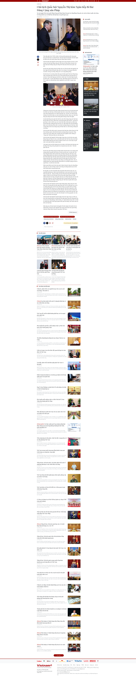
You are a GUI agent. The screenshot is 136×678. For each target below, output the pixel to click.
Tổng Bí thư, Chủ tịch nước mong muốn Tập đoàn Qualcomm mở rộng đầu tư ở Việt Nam (50, 561)
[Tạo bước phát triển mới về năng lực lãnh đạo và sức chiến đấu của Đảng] (74, 304)
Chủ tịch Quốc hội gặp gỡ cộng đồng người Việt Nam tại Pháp (58, 272)
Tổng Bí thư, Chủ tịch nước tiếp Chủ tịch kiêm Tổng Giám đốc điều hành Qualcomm (50, 537)
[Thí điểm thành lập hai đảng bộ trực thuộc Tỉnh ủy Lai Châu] (74, 341)
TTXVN (82, 664)
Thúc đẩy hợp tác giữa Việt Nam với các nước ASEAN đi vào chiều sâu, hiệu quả (51, 412)
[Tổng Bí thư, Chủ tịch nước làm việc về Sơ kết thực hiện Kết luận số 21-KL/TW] (74, 527)
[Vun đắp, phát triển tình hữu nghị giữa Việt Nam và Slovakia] (74, 366)
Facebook (38, 57)
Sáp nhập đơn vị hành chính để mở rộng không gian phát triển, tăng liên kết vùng (91, 22)
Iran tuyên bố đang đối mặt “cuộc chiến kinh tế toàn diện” (88, 135)
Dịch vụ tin (87, 664)
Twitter (38, 59)
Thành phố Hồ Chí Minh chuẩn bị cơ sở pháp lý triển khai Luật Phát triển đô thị (52, 609)
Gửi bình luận (73, 227)
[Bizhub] (48, 661)
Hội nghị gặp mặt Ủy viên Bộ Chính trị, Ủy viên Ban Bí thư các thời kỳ (91, 34)
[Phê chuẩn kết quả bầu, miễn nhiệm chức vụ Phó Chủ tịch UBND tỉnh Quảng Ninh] (74, 329)
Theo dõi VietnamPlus (68, 223)
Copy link (38, 65)
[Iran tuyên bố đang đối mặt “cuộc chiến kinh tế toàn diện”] (95, 136)
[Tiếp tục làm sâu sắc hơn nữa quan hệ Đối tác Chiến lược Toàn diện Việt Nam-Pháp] (74, 515)
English (79, 0)
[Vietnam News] (78, 661)
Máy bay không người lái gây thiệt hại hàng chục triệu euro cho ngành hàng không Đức (87, 125)
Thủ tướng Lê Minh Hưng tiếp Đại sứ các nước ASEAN (51, 645)
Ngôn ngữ (78, 664)
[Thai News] (56, 661)
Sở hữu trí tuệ (59, 664)
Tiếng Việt (75, 0)
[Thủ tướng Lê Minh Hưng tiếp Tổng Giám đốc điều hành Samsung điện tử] (74, 624)
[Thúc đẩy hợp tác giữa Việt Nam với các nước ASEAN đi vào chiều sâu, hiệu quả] (74, 415)
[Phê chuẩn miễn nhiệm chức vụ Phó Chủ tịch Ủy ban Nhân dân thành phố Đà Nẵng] (74, 403)
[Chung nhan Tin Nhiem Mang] (93, 667)
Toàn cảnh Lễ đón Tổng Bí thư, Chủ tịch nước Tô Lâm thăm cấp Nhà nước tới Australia (90, 47)
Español (85, 0)
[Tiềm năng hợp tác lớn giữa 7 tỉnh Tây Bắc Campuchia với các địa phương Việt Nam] (74, 441)
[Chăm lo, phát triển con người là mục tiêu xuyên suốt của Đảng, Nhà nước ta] (74, 292)
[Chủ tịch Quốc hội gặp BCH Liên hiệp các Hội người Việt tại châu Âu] (73, 239)
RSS (71, 664)
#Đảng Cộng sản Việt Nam (48, 219)
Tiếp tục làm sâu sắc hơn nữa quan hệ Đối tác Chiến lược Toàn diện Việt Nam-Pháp (51, 512)
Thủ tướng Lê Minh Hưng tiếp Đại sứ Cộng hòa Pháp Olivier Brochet (51, 633)
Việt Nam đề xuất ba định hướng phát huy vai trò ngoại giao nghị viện (51, 314)
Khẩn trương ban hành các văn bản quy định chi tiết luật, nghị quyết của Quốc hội (51, 375)
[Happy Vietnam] (62, 661)
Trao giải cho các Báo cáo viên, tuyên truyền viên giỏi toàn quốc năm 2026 (51, 573)
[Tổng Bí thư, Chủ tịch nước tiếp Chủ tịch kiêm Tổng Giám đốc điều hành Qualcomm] (74, 539)
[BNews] (44, 661)
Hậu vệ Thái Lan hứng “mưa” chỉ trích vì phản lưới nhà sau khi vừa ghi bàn (88, 144)
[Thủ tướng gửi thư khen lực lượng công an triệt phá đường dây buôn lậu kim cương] (74, 600)
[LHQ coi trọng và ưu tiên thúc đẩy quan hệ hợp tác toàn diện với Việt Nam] (74, 353)
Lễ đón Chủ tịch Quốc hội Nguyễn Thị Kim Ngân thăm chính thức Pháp (44, 247)
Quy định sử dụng (66, 664)
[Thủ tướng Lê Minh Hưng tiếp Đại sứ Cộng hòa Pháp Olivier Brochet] (74, 636)
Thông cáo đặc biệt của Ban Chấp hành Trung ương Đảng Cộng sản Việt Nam (90, 28)
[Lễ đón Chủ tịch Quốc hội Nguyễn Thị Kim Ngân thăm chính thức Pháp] (44, 239)
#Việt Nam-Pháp (68, 219)
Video (87, 79)
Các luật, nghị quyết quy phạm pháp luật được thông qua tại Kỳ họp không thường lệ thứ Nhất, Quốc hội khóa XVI (51, 425)
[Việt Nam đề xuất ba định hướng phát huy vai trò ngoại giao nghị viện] (74, 317)
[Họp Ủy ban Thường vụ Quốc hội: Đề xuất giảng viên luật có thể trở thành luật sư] (74, 390)
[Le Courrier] (86, 661)
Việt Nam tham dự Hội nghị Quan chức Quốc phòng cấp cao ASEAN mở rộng (51, 475)
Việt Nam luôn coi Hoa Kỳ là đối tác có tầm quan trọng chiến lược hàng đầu (51, 488)
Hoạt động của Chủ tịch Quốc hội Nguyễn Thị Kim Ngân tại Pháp (58, 247)
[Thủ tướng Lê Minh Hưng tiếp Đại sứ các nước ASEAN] (74, 648)
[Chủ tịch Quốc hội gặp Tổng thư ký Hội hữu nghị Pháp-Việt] (44, 264)
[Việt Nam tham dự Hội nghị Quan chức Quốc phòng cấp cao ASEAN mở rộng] (74, 478)
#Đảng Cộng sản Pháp (59, 219)
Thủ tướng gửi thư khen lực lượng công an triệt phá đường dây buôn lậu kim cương (50, 597)
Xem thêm (59, 655)
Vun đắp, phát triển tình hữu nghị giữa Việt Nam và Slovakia (50, 363)
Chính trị (39, 4)
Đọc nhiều (87, 19)
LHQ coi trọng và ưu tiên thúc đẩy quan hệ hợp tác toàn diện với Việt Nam (51, 351)
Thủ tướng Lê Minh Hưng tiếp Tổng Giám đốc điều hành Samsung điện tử (51, 622)
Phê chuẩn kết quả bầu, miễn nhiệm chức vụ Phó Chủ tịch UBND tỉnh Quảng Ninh (51, 326)
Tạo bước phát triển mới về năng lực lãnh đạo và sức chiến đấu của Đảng (51, 302)
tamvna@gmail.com (81, 668)
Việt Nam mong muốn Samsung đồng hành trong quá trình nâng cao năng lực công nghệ (51, 451)
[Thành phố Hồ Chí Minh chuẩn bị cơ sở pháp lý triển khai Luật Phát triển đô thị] (74, 612)
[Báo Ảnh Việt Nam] (92, 661)
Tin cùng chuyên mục (44, 286)
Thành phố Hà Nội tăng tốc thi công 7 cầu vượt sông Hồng (91, 111)
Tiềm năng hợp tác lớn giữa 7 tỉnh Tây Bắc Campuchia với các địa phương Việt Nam (52, 439)
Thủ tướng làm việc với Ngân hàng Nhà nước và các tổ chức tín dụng (90, 40)
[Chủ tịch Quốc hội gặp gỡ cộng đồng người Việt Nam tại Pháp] (59, 264)
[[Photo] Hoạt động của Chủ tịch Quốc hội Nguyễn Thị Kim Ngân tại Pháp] (59, 239)
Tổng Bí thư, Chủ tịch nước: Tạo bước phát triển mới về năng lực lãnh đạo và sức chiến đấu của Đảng (51, 463)
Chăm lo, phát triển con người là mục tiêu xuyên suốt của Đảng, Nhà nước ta (51, 289)
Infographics (88, 52)
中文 (88, 0)
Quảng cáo (92, 664)
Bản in (38, 62)
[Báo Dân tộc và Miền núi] (38, 661)
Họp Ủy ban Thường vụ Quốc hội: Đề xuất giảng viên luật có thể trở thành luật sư (51, 388)
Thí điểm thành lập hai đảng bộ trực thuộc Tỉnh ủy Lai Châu (51, 338)
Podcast (88, 120)
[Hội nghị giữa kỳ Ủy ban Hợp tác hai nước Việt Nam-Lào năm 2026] (74, 551)
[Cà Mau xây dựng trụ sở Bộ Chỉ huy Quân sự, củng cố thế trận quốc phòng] (74, 503)
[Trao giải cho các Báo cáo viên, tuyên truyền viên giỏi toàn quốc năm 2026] (74, 576)
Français (82, 0)
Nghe (87, 130)
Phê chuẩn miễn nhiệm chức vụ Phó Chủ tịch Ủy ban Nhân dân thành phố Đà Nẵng (50, 400)
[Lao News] (53, 661)
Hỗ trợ (74, 664)
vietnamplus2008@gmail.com (64, 671)
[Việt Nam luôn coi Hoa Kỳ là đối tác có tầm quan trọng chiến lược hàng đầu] (74, 490)
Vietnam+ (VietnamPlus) (45, 1)
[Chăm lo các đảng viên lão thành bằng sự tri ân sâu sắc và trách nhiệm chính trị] (74, 588)
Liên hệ (96, 664)
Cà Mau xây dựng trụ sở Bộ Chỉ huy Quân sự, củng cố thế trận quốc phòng (51, 500)
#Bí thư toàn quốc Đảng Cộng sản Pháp (67, 216)
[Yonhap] (70, 661)
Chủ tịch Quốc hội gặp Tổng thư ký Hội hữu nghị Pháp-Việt (44, 272)
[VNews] (98, 661)
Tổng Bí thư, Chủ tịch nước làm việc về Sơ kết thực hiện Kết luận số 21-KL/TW (50, 525)
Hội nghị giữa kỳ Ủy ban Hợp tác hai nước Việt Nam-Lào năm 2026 (51, 549)
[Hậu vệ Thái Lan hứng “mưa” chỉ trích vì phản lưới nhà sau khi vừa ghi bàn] (95, 145)
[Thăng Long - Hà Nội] (94, 0)
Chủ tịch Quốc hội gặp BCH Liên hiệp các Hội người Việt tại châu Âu (73, 247)
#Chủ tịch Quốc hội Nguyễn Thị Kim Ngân (51, 216)
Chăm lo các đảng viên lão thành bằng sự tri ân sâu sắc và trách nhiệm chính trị (52, 585)
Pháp (75, 219)
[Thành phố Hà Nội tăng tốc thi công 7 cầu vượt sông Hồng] (91, 103)
